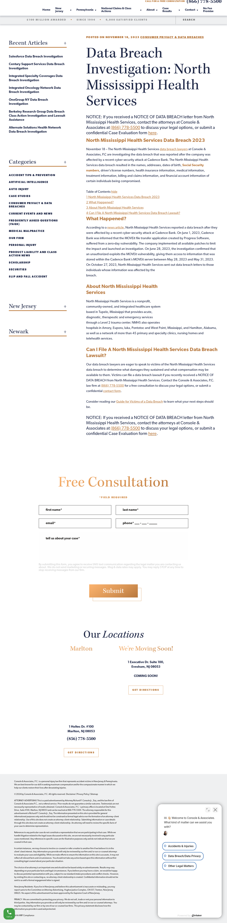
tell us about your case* (63, 538)
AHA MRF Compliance (24, 915)
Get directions (81, 752)
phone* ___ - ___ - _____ (140, 523)
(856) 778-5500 (81, 739)
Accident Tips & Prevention (32, 175)
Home (46, 10)
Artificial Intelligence (28, 182)
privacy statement (86, 906)
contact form (112, 391)
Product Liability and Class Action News (33, 254)
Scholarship (20, 263)
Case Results (167, 10)
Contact (190, 10)
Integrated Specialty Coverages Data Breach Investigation (36, 78)
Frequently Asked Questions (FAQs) (33, 222)
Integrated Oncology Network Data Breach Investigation (35, 90)
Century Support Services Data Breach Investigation (37, 66)
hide (114, 192)
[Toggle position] (208, 810)
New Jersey (59, 10)
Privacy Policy (83, 794)
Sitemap (94, 794)
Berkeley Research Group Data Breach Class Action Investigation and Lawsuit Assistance (37, 116)
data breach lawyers (174, 149)
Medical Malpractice (27, 231)
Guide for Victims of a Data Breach (139, 402)
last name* (131, 510)
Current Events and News (31, 214)
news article (115, 227)
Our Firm (16, 238)
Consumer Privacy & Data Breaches (172, 37)
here (152, 133)
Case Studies (20, 196)
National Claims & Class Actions (116, 10)
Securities (18, 269)
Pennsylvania (84, 10)
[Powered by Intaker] (197, 915)
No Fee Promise (208, 10)
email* (51, 523)
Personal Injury (23, 245)
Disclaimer (71, 794)
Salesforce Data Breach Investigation (36, 56)
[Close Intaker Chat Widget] (215, 810)
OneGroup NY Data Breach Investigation (28, 102)
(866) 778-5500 (125, 128)
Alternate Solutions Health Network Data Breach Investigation (35, 130)
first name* (54, 510)
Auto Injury (19, 189)
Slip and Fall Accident (28, 277)
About (150, 10)
